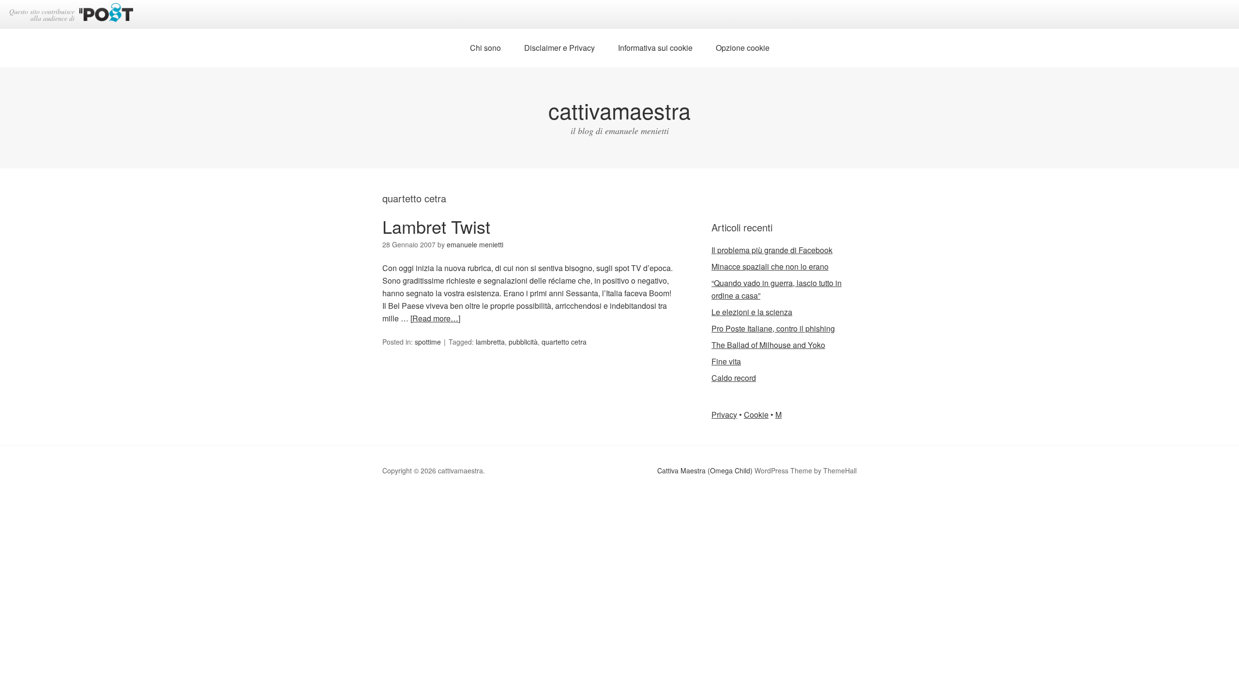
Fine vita (726, 361)
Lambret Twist (436, 226)
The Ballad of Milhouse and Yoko (768, 344)
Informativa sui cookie (655, 47)
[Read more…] (435, 318)
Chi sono (485, 47)
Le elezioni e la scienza (751, 312)
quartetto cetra (564, 342)
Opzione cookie (743, 47)
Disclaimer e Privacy (559, 47)
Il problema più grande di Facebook (771, 250)
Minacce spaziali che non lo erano (770, 266)
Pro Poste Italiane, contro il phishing (773, 328)
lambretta (490, 342)
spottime (428, 342)
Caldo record (733, 377)
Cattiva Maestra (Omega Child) (705, 470)
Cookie (756, 414)
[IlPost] (106, 14)
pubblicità (523, 342)
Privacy (724, 414)
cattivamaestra (619, 110)
